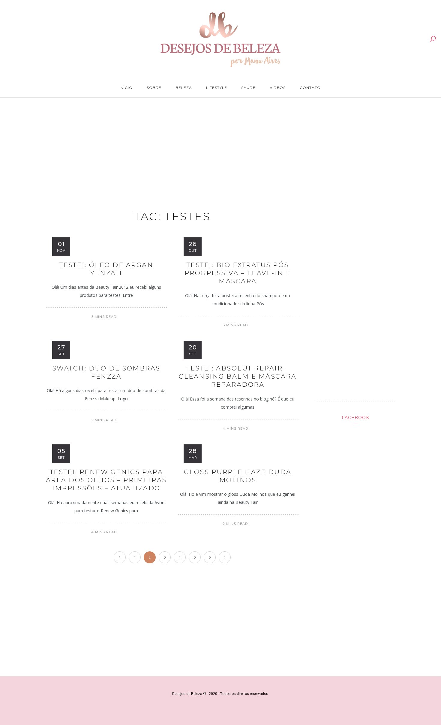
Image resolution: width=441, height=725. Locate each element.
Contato (310, 87)
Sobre (154, 87)
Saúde (248, 87)
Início (126, 87)
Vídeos (278, 87)
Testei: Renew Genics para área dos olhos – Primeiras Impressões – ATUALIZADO (106, 480)
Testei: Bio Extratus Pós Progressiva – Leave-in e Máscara (237, 273)
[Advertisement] (220, 148)
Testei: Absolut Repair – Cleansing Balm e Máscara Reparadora (237, 376)
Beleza (184, 87)
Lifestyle (216, 87)
